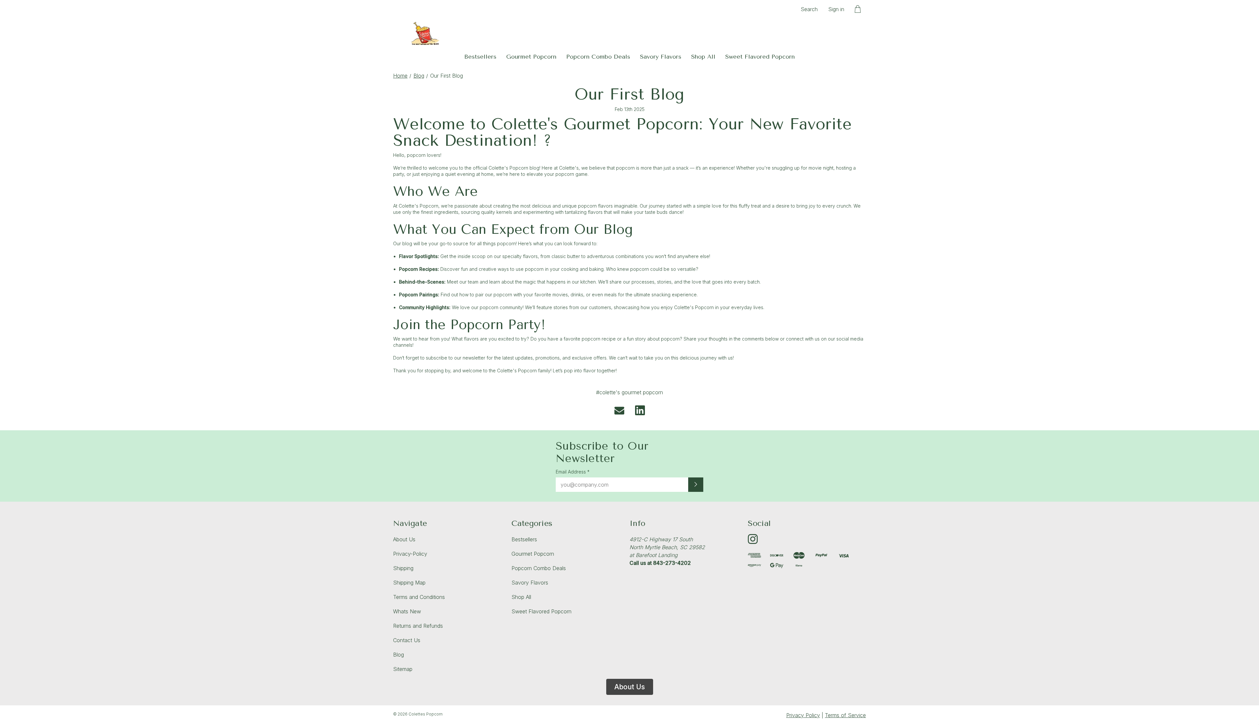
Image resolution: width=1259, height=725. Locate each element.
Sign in (836, 9)
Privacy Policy (803, 715)
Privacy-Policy (410, 553)
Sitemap (402, 669)
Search (809, 9)
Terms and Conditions (419, 597)
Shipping (403, 568)
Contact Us (406, 640)
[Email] (619, 410)
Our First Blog (630, 94)
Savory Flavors (660, 56)
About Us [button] (629, 687)
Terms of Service (845, 715)
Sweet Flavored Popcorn (760, 56)
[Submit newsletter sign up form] (695, 484)
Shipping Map (409, 582)
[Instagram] (753, 539)
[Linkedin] (640, 410)
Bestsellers (480, 56)
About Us (404, 539)
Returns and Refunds (418, 626)
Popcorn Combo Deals (598, 56)
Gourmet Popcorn (531, 56)
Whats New (407, 611)
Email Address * (573, 471)
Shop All (703, 56)
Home (400, 75)
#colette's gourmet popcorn (629, 392)
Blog (418, 75)
